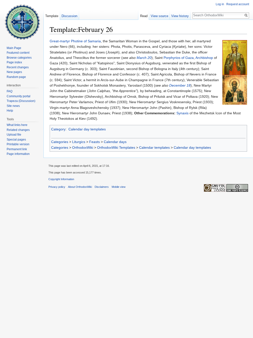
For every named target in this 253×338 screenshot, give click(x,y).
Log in (220, 4)
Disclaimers (102, 186)
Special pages (16, 139)
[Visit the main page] (22, 20)
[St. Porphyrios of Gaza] (234, 90)
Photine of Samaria (86, 41)
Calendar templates (154, 147)
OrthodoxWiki (82, 147)
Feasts (94, 142)
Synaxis (182, 113)
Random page (16, 77)
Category (58, 129)
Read (144, 16)
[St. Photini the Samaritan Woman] (234, 57)
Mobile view (119, 186)
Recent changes (18, 67)
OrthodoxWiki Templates (116, 147)
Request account (237, 4)
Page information (18, 154)
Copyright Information (61, 179)
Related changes (18, 130)
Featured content (18, 52)
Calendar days (115, 142)
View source (159, 16)
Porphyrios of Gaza (179, 58)
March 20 (144, 58)
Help (10, 110)
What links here (17, 125)
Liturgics (78, 142)
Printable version (18, 144)
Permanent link (17, 149)
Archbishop (204, 58)
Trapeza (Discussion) (21, 101)
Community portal (18, 96)
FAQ (9, 91)
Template (51, 16)
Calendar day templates (87, 129)
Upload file (14, 134)
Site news (13, 106)
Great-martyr (60, 41)
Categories (59, 142)
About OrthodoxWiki (80, 186)
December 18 (179, 85)
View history (180, 16)
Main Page (14, 48)
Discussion (69, 16)
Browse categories (19, 57)
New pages (14, 72)
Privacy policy (56, 186)
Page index (14, 62)
